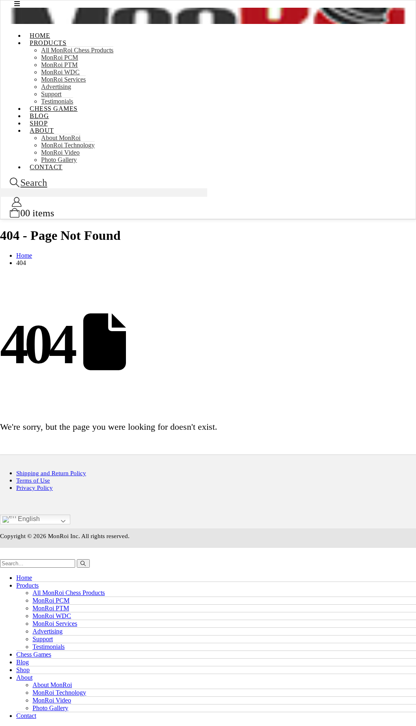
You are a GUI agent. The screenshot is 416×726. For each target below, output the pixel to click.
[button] (28, 182)
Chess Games (54, 108)
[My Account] (16, 202)
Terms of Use (33, 480)
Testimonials (48, 646)
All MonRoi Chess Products (77, 50)
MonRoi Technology (68, 145)
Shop (23, 669)
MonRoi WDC (60, 72)
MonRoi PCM (59, 57)
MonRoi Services (63, 79)
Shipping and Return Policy (51, 473)
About (42, 130)
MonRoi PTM (59, 64)
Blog (22, 662)
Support (42, 639)
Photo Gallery (50, 707)
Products (48, 42)
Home (24, 577)
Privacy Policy (34, 487)
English (28, 518)
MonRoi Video (51, 700)
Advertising (56, 86)
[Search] (83, 563)
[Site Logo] (208, 21)
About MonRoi (60, 137)
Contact (46, 167)
